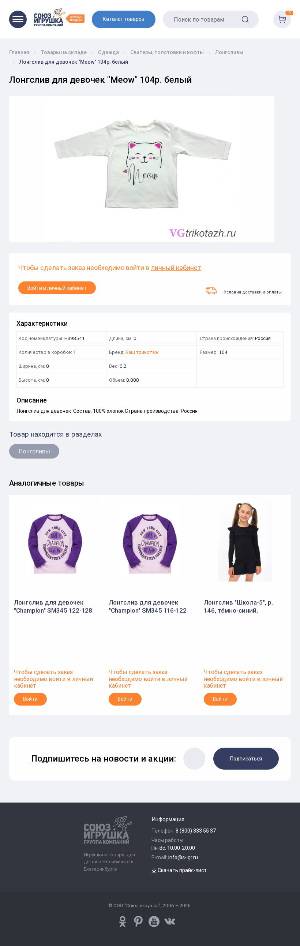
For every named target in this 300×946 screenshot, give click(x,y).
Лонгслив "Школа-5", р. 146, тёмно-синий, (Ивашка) (238, 606)
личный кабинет (176, 268)
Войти (30, 699)
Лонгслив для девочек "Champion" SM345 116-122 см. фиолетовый (148, 606)
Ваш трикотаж (141, 352)
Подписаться (246, 758)
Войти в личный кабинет (57, 288)
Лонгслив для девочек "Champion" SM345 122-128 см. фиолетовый (53, 606)
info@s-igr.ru (183, 857)
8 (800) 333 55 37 (196, 831)
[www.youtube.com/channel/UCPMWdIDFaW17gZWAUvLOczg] (154, 921)
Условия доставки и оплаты (253, 291)
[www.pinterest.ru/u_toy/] (122, 921)
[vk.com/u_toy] (169, 921)
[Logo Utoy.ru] (59, 17)
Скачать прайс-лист (182, 870)
